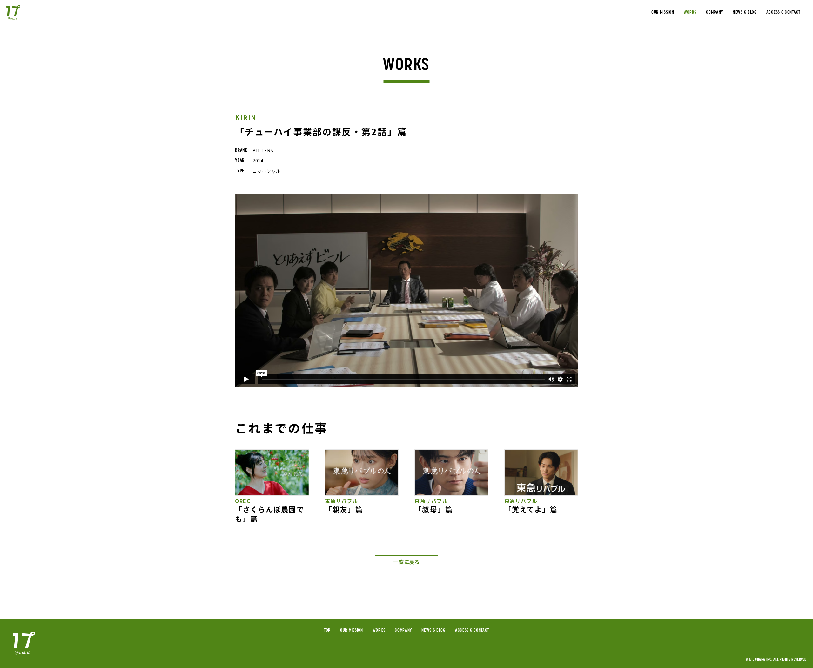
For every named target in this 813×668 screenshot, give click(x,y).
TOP (327, 630)
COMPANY (714, 12)
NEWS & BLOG (745, 12)
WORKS (690, 12)
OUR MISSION (662, 12)
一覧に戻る (406, 561)
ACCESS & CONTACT (783, 12)
